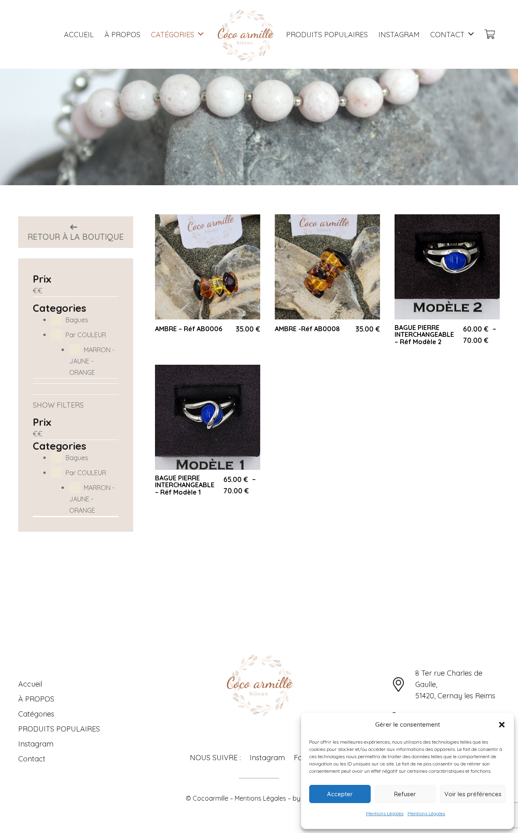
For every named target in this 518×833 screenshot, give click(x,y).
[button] (502, 725)
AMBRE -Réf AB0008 (307, 329)
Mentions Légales (384, 813)
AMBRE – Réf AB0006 (188, 329)
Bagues (77, 320)
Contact (31, 758)
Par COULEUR (86, 335)
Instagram (35, 743)
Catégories (36, 714)
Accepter (340, 794)
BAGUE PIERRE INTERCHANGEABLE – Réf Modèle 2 (424, 334)
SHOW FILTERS (58, 405)
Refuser (405, 794)
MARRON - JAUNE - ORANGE (92, 361)
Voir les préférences (472, 794)
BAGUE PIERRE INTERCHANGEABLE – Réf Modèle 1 (184, 485)
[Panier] (489, 34)
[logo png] (245, 34)
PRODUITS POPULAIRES (59, 729)
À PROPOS (36, 699)
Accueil (30, 684)
